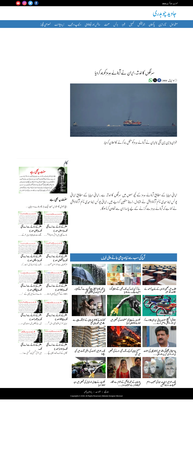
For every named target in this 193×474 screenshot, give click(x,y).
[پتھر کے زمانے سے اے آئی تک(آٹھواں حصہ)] (56, 248)
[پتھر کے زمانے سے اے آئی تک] (30, 337)
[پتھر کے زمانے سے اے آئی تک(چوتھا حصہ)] (56, 307)
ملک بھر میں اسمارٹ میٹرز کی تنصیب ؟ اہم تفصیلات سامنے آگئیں (161, 383)
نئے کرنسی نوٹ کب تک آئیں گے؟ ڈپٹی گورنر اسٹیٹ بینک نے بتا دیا (124, 290)
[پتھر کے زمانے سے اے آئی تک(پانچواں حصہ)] (30, 278)
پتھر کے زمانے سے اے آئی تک (31, 346)
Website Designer (109, 396)
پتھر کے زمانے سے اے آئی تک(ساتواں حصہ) (31, 258)
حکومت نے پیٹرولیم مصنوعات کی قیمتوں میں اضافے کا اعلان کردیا (125, 321)
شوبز (123, 24)
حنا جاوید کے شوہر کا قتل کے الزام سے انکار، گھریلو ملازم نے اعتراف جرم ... (125, 383)
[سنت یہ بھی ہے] (43, 181)
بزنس (115, 24)
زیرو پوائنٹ (59, 24)
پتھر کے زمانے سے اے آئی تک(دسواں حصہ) (56, 228)
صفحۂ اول (174, 24)
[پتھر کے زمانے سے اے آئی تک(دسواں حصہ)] (56, 219)
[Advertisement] (96, 47)
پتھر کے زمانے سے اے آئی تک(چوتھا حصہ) (56, 317)
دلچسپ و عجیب (74, 24)
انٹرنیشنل (141, 24)
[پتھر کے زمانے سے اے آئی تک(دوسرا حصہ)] (56, 337)
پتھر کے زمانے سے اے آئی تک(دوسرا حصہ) (56, 346)
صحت (107, 24)
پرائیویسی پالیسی (88, 391)
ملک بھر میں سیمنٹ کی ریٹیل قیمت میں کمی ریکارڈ (90, 352)
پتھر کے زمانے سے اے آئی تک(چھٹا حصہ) (56, 287)
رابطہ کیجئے (106, 391)
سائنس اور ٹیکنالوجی (92, 24)
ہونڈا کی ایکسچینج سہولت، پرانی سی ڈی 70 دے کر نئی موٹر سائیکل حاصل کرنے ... (160, 321)
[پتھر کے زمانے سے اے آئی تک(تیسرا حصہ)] (30, 307)
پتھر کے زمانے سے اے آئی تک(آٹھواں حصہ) (56, 258)
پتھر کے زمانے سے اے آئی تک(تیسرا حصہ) (31, 317)
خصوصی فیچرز (45, 24)
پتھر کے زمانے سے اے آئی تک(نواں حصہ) (31, 228)
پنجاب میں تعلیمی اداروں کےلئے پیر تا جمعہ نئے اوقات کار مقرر (160, 290)
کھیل (131, 24)
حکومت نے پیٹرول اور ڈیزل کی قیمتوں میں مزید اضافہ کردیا (89, 383)
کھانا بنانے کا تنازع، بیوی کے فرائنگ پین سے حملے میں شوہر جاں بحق (89, 321)
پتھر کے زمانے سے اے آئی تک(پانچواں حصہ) (31, 287)
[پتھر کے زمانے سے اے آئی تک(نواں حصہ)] (30, 219)
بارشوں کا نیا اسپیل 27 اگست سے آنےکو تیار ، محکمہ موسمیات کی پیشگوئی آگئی (89, 290)
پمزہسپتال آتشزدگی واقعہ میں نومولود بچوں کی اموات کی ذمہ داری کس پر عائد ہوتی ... (160, 352)
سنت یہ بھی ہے (58, 199)
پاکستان (152, 24)
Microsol (119, 396)
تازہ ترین (162, 24)
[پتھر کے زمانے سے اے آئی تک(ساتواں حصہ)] (30, 248)
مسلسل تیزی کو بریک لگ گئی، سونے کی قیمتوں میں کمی (124, 352)
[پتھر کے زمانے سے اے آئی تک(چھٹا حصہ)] (56, 278)
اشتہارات (98, 391)
